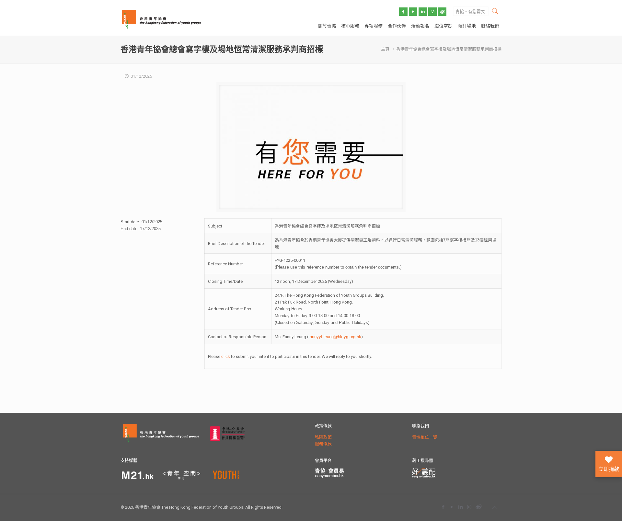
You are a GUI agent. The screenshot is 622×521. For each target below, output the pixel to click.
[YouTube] (451, 507)
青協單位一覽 (424, 437)
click (225, 356)
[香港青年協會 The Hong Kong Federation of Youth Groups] (161, 19)
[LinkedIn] (460, 507)
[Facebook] (443, 507)
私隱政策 (323, 437)
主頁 (385, 49)
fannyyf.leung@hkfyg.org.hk (334, 336)
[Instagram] (469, 507)
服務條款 (323, 443)
